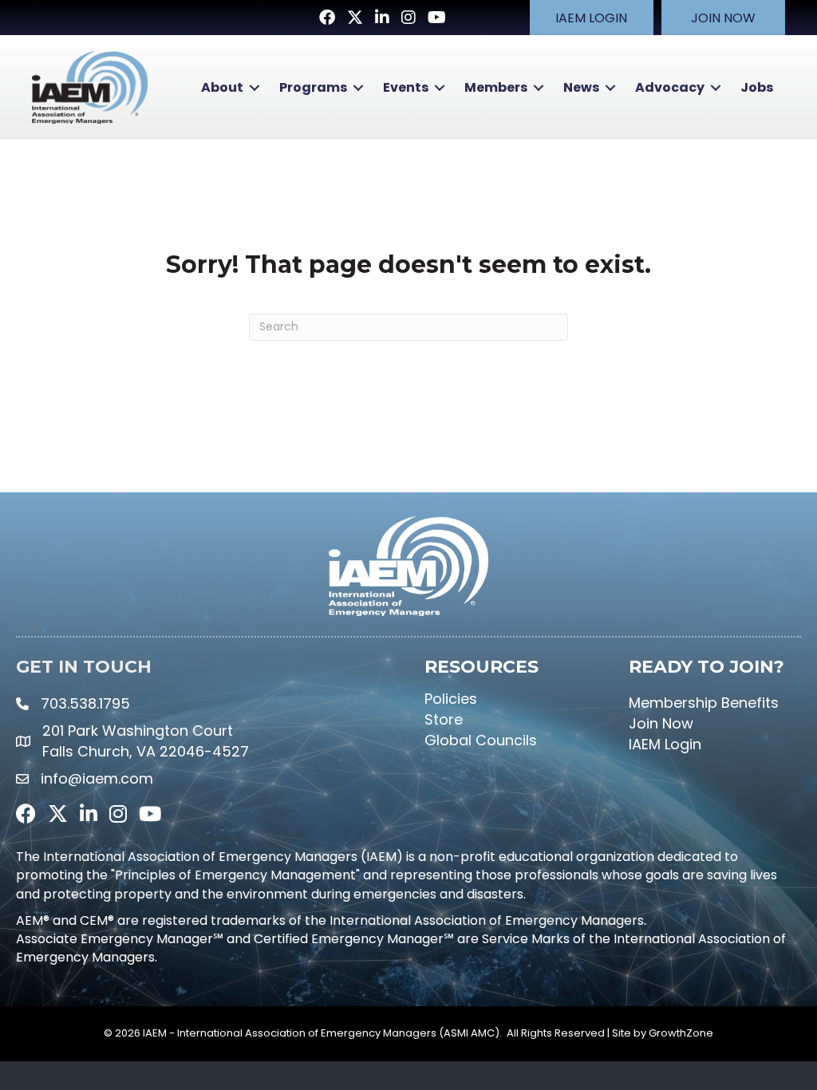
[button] (591, 17)
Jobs (756, 87)
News (581, 87)
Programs (313, 87)
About (222, 87)
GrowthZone (681, 1033)
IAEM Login (665, 744)
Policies (450, 699)
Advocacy (670, 87)
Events (405, 87)
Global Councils (480, 740)
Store (443, 719)
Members (495, 87)
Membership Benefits (704, 703)
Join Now (661, 723)
